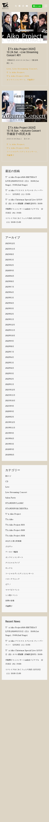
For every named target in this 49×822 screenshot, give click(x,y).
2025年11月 (10, 249)
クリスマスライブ (12, 563)
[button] (45, 6)
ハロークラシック (12, 579)
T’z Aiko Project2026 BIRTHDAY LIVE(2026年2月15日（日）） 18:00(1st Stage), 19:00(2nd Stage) (22, 181)
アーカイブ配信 (11, 552)
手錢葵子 (31, 80)
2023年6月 (9, 292)
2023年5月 (9, 298)
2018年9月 (9, 449)
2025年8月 (9, 254)
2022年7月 (9, 352)
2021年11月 (10, 395)
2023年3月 (9, 308)
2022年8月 (9, 346)
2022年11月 (10, 330)
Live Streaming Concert (24, 69)
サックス (8, 568)
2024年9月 (9, 270)
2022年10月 (10, 335)
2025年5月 (9, 260)
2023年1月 (9, 319)
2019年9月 (9, 433)
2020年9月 (9, 411)
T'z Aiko (9, 519)
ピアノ (8, 584)
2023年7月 (9, 287)
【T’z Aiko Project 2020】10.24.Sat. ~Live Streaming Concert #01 (22, 52)
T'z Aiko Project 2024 (15, 536)
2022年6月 (9, 357)
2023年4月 (9, 303)
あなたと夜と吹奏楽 (13, 541)
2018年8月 (9, 455)
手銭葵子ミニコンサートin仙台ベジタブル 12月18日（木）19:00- (24, 211)
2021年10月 (10, 400)
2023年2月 (9, 314)
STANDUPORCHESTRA (16, 508)
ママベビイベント (12, 590)
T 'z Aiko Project (15, 72)
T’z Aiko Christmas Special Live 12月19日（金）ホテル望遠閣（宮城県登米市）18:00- (24, 201)
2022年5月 (9, 363)
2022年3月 (9, 373)
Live (9, 69)
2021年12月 (10, 390)
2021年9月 (9, 406)
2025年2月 (9, 265)
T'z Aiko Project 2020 (18, 76)
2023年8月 (9, 281)
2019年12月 (10, 422)
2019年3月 (9, 444)
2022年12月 (10, 325)
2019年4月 (9, 438)
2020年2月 (9, 417)
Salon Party (10, 498)
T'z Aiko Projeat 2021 (15, 525)
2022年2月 (9, 379)
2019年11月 (10, 428)
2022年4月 (9, 368)
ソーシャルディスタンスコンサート (22, 152)
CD (6, 481)
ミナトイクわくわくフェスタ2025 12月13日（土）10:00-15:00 (23, 220)
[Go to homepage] (5, 5)
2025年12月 (10, 243)
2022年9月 (9, 341)
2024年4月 (9, 276)
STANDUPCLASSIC (14, 503)
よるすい (8, 546)
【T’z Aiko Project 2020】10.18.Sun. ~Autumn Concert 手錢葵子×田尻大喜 (24, 130)
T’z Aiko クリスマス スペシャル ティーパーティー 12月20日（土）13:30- (24, 192)
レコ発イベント (11, 595)
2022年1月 (9, 384)
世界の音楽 (9, 601)
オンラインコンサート (16, 80)
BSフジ (8, 476)
